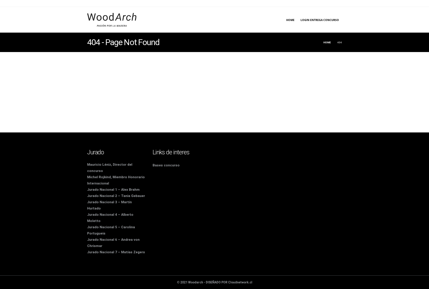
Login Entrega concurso (320, 20)
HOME (290, 20)
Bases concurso (166, 165)
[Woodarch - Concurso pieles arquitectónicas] (111, 20)
